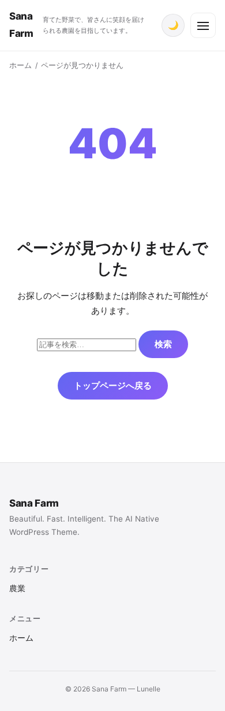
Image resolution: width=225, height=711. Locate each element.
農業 (17, 588)
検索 (163, 344)
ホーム (20, 65)
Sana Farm (34, 503)
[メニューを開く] (203, 25)
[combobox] (86, 345)
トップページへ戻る (113, 385)
